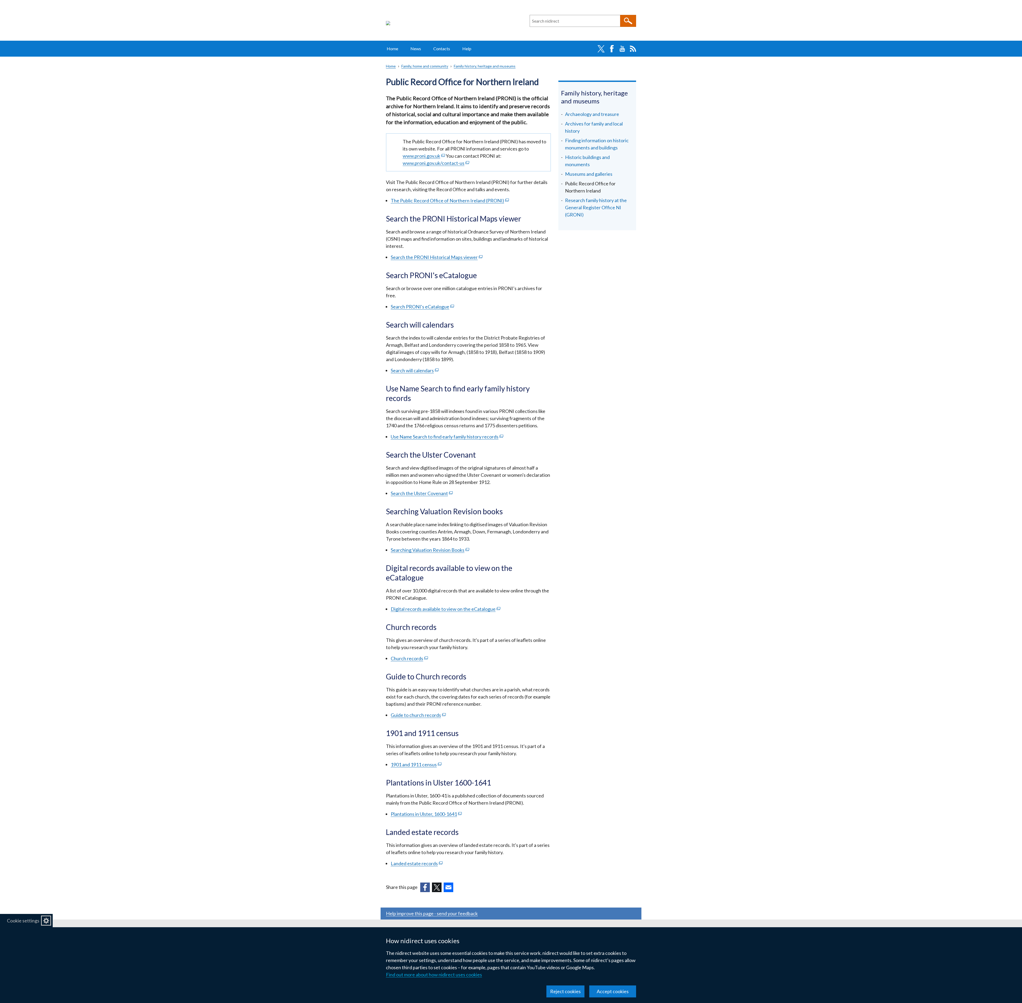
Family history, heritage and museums (485, 66)
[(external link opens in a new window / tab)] (425, 887)
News (415, 48)
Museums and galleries (588, 174)
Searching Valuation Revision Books (430, 550)
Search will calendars (415, 370)
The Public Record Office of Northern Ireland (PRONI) (450, 200)
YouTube (622, 48)
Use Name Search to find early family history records (447, 437)
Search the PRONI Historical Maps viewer (437, 257)
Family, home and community (424, 66)
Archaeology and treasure (592, 114)
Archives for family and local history (594, 127)
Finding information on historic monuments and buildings (597, 144)
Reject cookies (565, 991)
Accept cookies (613, 991)
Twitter (601, 48)
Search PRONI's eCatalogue (422, 307)
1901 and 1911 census (416, 764)
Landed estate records (417, 863)
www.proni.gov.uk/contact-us (436, 163)
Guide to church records (418, 715)
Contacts (441, 48)
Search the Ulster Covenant (422, 493)
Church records (409, 658)
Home (392, 48)
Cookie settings (23, 920)
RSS (633, 48)
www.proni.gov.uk (424, 156)
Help (466, 48)
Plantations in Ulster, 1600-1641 (426, 814)
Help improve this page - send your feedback (432, 913)
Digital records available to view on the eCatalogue (445, 609)
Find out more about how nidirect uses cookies (434, 974)
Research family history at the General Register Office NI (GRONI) (596, 207)
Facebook (611, 48)
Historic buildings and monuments (587, 160)
